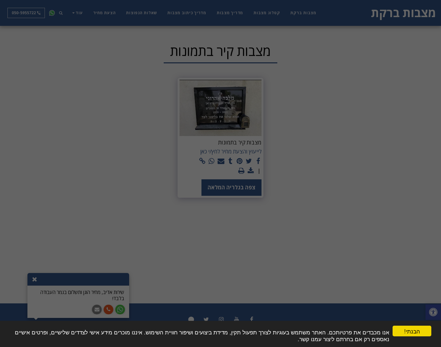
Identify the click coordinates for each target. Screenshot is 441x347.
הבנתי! (412, 331)
